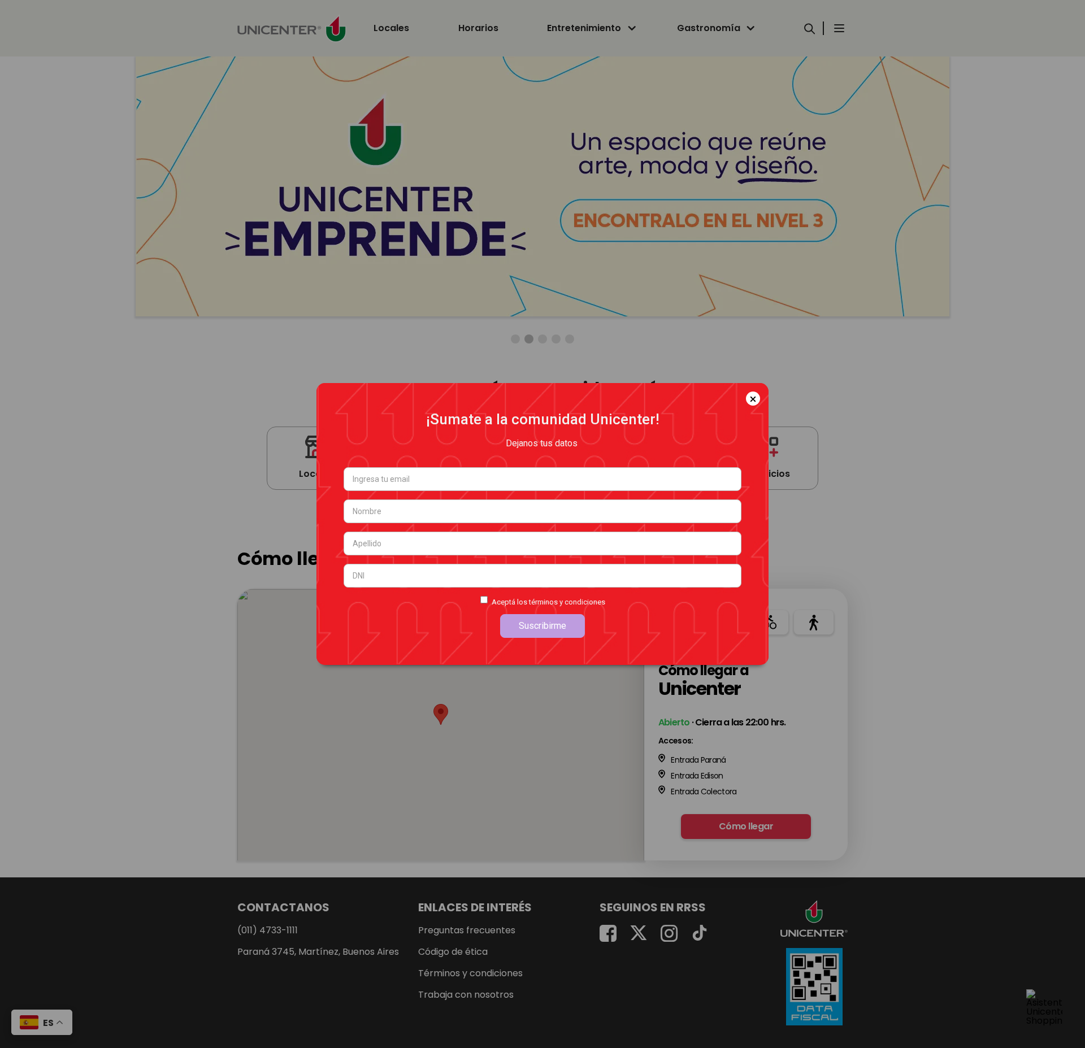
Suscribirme (542, 625)
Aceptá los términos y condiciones (548, 602)
